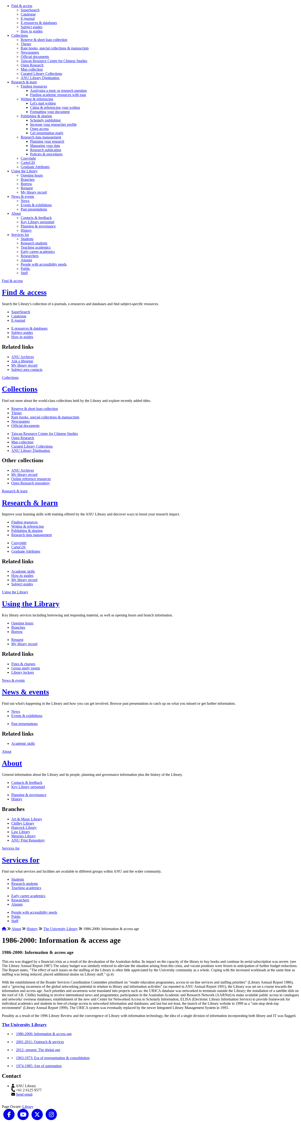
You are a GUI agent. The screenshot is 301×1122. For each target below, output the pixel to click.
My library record (34, 192)
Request (27, 188)
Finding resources (34, 86)
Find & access (21, 6)
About (16, 213)
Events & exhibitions (36, 205)
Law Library (20, 832)
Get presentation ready (46, 133)
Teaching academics (36, 247)
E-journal (28, 18)
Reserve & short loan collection (44, 40)
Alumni (26, 260)
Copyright (28, 158)
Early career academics (38, 252)
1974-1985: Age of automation (39, 1066)
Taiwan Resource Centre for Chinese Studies (54, 61)
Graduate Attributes (35, 167)
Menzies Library (23, 836)
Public (25, 269)
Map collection (32, 69)
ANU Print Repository (28, 840)
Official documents (35, 57)
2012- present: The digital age (38, 1050)
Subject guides (31, 27)
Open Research (32, 65)
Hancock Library (24, 828)
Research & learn (24, 82)
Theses (26, 44)
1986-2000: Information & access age (44, 1034)
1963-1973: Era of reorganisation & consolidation (53, 1058)
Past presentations (34, 209)
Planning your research (47, 141)
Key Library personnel (37, 222)
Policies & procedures (46, 154)
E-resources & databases (39, 23)
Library (27, 1107)
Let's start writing (43, 103)
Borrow (26, 184)
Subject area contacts (26, 370)
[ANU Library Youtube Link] (23, 1114)
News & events (22, 196)
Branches (28, 180)
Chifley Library (22, 823)
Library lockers (22, 672)
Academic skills (23, 571)
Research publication (45, 150)
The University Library (60, 929)
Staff (24, 273)
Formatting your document (50, 112)
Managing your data (45, 146)
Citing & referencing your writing (55, 107)
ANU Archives (22, 357)
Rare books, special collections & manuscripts (55, 48)
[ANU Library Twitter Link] (37, 1114)
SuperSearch (30, 10)
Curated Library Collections (41, 74)
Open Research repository (30, 483)
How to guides (32, 31)
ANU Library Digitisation (40, 78)
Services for (20, 235)
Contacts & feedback (36, 218)
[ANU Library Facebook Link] (9, 1114)
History (26, 230)
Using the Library (24, 171)
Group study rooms (25, 668)
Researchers (30, 256)
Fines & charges (23, 664)
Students (27, 239)
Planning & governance (38, 226)
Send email (24, 1094)
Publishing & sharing (36, 116)
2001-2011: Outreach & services (40, 1042)
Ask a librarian (22, 361)
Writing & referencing (37, 99)
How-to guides (22, 576)
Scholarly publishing (45, 120)
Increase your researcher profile (53, 124)
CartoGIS (28, 163)
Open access (39, 129)
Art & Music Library (26, 819)
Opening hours (32, 175)
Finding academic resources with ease (58, 95)
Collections (19, 35)
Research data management (41, 137)
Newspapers (30, 52)
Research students (34, 243)
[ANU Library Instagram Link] (51, 1114)
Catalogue (28, 14)
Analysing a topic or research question (58, 91)
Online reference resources (31, 479)
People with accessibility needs (44, 264)
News (25, 201)
